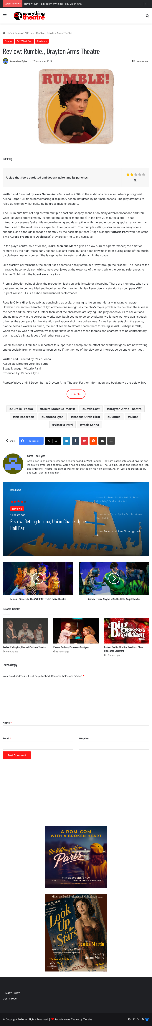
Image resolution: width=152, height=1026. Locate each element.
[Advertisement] (76, 794)
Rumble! (76, 394)
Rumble (114, 417)
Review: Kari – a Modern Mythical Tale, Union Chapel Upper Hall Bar (63, 3)
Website (84, 738)
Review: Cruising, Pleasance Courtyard (71, 647)
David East (92, 409)
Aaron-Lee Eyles (18, 61)
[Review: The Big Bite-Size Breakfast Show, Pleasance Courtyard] (126, 631)
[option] (76, 519)
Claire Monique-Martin (58, 409)
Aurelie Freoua (22, 409)
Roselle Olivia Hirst (86, 417)
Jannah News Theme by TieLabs (73, 1019)
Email (7, 738)
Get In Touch (10, 998)
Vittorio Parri (63, 425)
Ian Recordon (24, 417)
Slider (134, 417)
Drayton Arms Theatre (125, 409)
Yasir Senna (90, 425)
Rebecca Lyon (53, 417)
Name (7, 722)
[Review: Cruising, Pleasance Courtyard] (75, 631)
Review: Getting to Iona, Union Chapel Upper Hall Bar (48, 524)
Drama (8, 41)
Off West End (24, 41)
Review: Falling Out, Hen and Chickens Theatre (24, 647)
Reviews (19, 33)
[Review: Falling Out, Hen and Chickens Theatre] (25, 631)
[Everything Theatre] (29, 15)
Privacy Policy (11, 992)
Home (9, 33)
